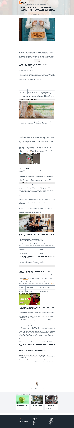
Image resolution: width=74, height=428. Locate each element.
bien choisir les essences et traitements (28, 151)
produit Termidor (27, 313)
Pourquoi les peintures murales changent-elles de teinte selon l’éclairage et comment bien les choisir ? (51, 406)
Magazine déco (28, 4)
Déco (30, 4)
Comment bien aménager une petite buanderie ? (37, 406)
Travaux (34, 424)
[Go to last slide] (17, 403)
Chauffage (34, 419)
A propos (50, 424)
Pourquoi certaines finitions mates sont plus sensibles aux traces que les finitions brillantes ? (22, 406)
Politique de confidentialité (50, 420)
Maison (33, 423)
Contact (50, 423)
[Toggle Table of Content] (38, 61)
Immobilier (34, 421)
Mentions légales (51, 421)
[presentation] (22, 399)
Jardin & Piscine (34, 422)
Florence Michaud (35, 14)
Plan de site (50, 422)
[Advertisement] (37, 46)
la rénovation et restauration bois (36, 268)
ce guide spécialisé (25, 279)
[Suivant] (56, 403)
